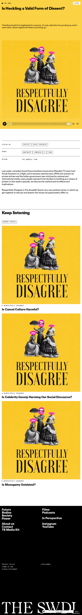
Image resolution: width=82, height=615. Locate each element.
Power (6, 518)
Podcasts (48, 512)
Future (6, 509)
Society (7, 515)
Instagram (49, 523)
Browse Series (9, 222)
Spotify (26, 145)
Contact (7, 526)
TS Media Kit (10, 529)
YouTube (48, 526)
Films (46, 509)
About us (8, 523)
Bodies (6, 512)
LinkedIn (37, 152)
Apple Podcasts (40, 145)
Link (50, 152)
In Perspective (52, 518)
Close (76, 3)
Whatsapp (27, 152)
